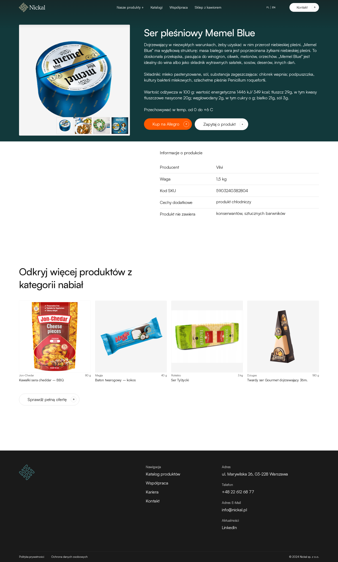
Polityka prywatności (31, 556)
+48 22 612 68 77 (238, 491)
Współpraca (179, 7)
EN (273, 7)
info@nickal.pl (234, 509)
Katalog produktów (163, 474)
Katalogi (156, 7)
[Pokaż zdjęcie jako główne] (65, 125)
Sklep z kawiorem (208, 7)
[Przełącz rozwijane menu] (142, 7)
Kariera (152, 492)
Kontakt (152, 501)
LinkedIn (229, 527)
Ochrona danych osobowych (69, 556)
